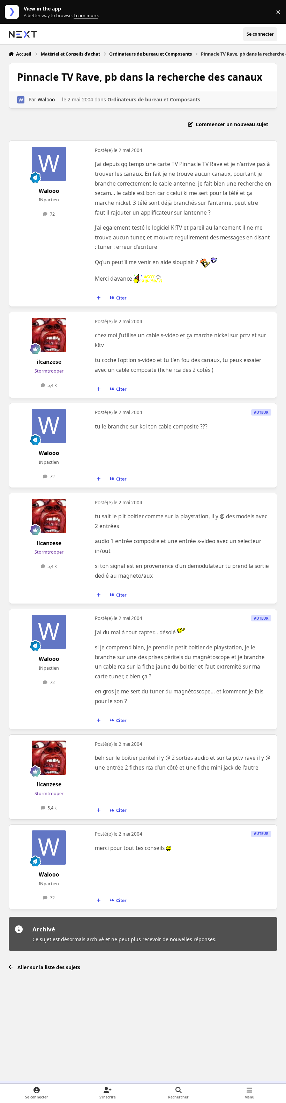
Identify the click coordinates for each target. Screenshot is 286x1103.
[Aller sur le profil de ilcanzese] (49, 335)
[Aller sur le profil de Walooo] (20, 99)
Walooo (46, 99)
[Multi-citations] (98, 298)
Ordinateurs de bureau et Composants (153, 99)
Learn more (13, 12)
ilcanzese (49, 362)
